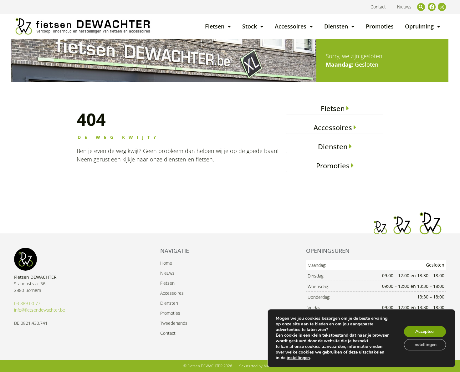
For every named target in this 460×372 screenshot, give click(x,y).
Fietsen (214, 26)
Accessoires (290, 26)
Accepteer (425, 331)
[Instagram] (442, 7)
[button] (421, 7)
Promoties (380, 26)
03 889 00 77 (27, 303)
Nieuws (404, 7)
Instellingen (425, 345)
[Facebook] (432, 7)
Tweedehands (173, 323)
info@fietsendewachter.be (39, 310)
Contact (378, 7)
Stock (249, 26)
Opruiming (419, 26)
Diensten (336, 26)
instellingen (298, 358)
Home (166, 263)
